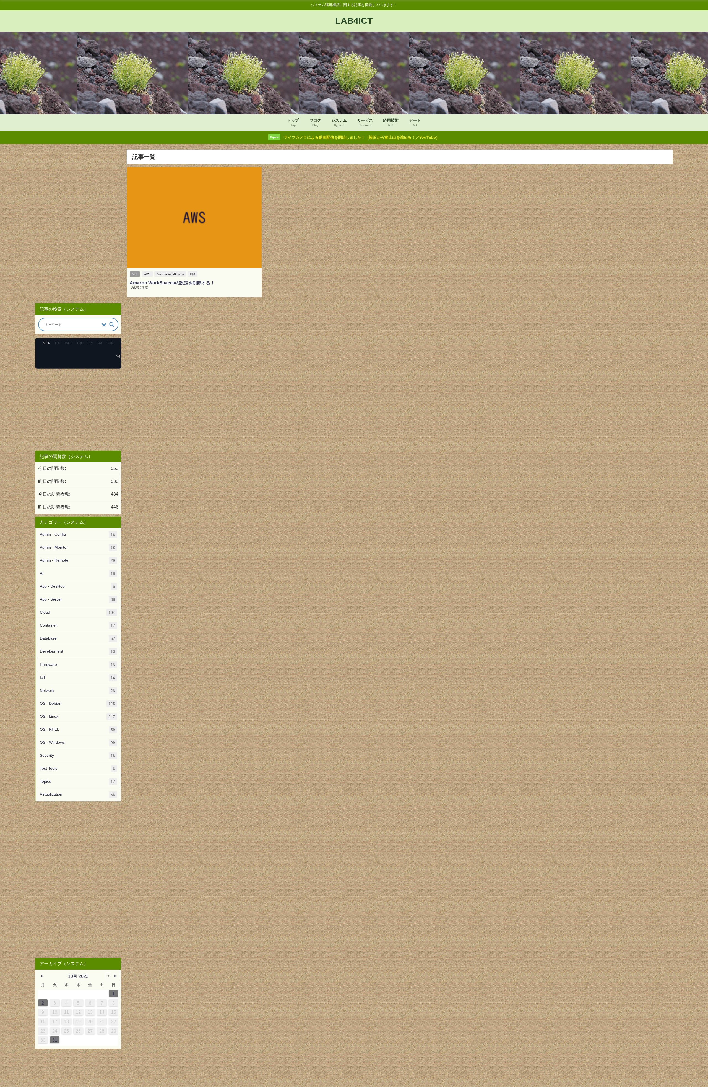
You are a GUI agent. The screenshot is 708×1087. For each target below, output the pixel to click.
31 (54, 1040)
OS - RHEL (77, 729)
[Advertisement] (78, 224)
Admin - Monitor (77, 547)
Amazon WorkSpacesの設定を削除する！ (172, 283)
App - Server (77, 599)
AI (77, 573)
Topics (77, 781)
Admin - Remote (77, 560)
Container (77, 625)
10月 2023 (78, 976)
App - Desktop (77, 586)
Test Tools (77, 768)
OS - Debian (77, 703)
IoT (77, 677)
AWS (147, 274)
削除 (192, 274)
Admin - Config (77, 534)
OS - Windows (77, 742)
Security (77, 755)
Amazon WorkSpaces (170, 274)
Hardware (77, 664)
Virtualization (77, 794)
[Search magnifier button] (112, 324)
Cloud (77, 612)
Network (77, 690)
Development (77, 651)
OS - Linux (77, 716)
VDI (134, 274)
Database (77, 638)
